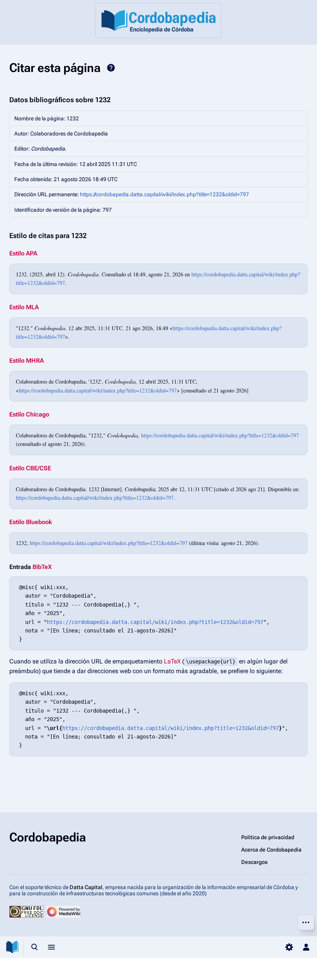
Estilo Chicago (29, 414)
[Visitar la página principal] (12, 947)
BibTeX (42, 567)
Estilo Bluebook (30, 522)
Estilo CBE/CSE (30, 468)
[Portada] (158, 20)
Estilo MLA (24, 307)
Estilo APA (23, 253)
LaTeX (172, 661)
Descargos (254, 862)
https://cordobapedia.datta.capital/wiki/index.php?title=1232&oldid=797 (164, 194)
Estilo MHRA (26, 360)
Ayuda (111, 68)
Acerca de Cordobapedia (271, 850)
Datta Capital (86, 887)
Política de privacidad (267, 837)
